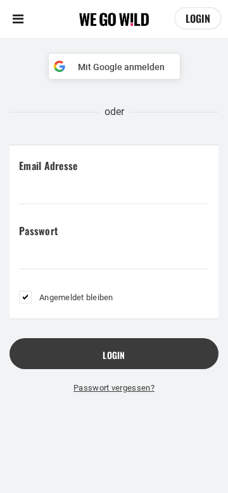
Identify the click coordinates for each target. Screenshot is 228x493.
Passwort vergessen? (114, 388)
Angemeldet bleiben (76, 297)
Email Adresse (48, 165)
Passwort (38, 230)
